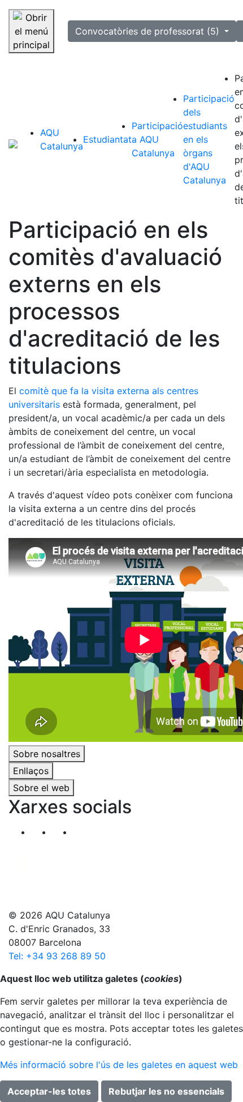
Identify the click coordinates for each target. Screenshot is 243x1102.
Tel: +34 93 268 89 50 (57, 956)
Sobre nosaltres (46, 753)
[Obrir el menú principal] (31, 31)
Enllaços (31, 770)
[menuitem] (61, 139)
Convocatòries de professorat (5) (148, 31)
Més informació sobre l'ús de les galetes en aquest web (119, 1064)
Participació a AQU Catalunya (157, 139)
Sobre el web (41, 787)
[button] (83, 832)
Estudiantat (107, 139)
